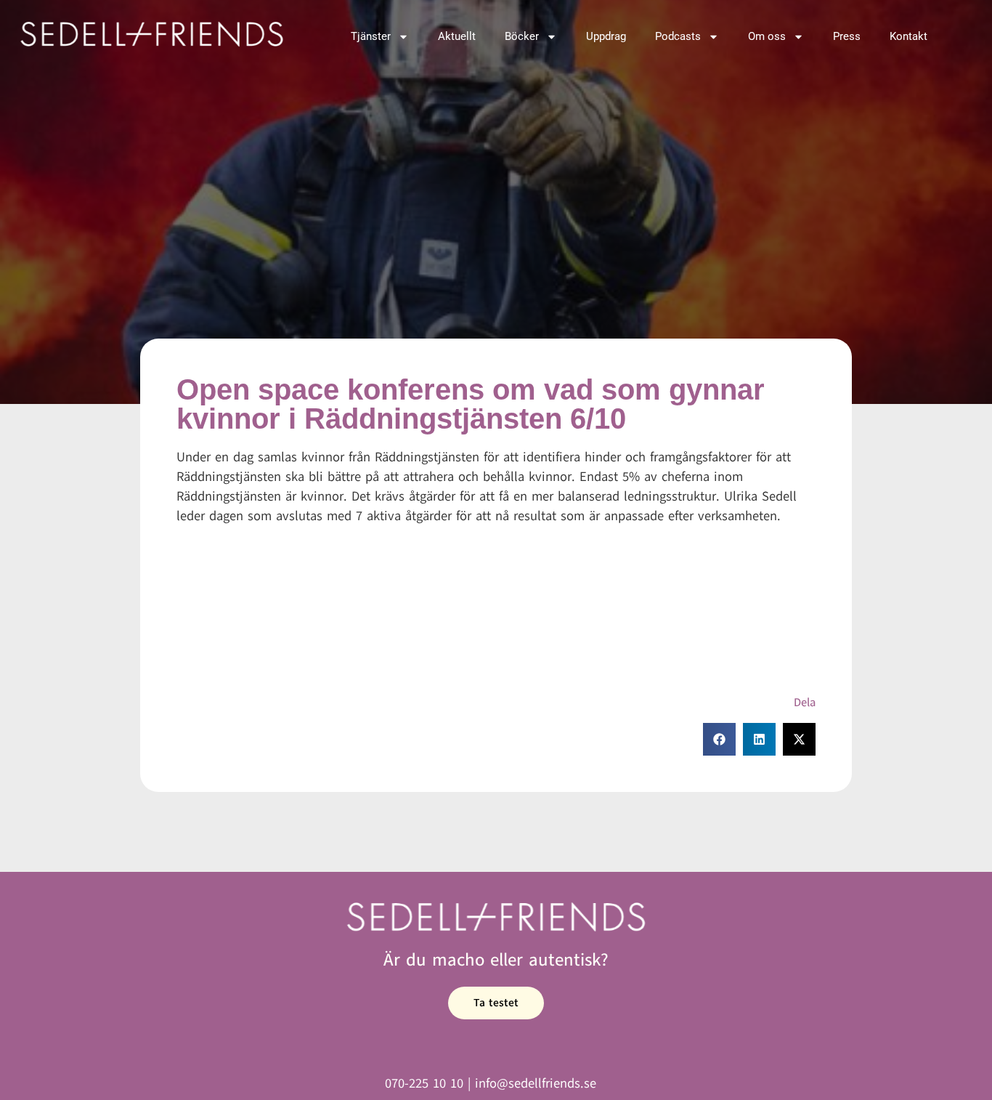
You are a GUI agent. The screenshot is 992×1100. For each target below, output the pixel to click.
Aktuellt (457, 36)
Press (847, 36)
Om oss (767, 36)
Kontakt (908, 36)
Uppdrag (606, 36)
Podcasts (678, 36)
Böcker (522, 36)
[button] (719, 739)
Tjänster (371, 36)
